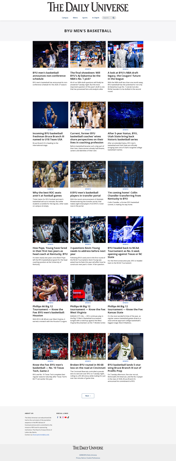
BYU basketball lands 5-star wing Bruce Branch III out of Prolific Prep (124, 367)
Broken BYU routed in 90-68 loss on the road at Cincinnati (88, 366)
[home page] (88, 9)
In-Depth (95, 18)
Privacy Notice (81, 458)
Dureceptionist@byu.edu (41, 435)
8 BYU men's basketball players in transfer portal (85, 194)
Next (87, 396)
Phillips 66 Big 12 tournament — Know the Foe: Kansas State (125, 309)
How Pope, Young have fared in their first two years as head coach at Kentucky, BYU (50, 251)
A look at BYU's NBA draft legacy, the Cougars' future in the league (124, 75)
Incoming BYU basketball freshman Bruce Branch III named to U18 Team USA (48, 136)
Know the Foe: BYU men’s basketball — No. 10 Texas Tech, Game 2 (48, 367)
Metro (75, 18)
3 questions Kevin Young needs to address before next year (88, 251)
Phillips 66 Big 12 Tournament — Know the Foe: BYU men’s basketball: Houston (49, 311)
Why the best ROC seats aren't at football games (47, 194)
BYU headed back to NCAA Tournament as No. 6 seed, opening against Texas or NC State (125, 252)
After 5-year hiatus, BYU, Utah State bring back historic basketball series (123, 136)
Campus (65, 18)
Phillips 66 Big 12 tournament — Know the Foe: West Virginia (88, 309)
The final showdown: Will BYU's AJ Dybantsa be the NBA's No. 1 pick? (85, 75)
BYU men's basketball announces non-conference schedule (49, 75)
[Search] (113, 18)
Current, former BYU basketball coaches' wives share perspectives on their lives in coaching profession (86, 138)
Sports (84, 18)
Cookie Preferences (93, 458)
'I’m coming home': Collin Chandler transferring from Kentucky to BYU (124, 195)
